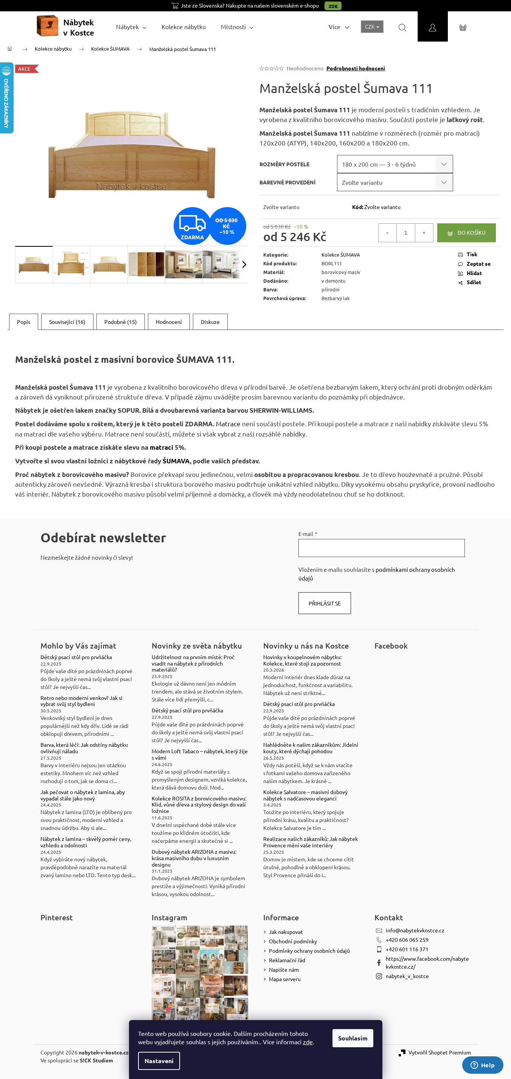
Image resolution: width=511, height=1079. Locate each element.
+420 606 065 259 (407, 939)
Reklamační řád (287, 960)
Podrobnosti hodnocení (355, 68)
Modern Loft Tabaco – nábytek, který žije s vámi (200, 754)
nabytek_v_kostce (407, 975)
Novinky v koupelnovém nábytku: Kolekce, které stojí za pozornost (302, 660)
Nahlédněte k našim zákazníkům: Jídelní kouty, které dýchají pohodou (310, 748)
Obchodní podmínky (293, 941)
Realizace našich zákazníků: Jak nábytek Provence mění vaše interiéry (310, 842)
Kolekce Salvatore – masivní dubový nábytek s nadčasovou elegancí (305, 795)
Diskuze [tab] (210, 321)
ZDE (333, 6)
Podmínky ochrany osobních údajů (309, 950)
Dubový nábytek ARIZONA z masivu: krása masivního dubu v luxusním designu (194, 857)
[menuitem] (131, 26)
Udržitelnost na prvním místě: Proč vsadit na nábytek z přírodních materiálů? (193, 663)
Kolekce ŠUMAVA (341, 254)
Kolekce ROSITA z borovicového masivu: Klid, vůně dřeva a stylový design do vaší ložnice (199, 804)
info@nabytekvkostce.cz (415, 930)
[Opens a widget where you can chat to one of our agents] (482, 1065)
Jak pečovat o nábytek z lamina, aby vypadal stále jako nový (82, 795)
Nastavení (159, 1061)
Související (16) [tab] (67, 321)
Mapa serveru (285, 978)
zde (308, 1041)
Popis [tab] (23, 321)
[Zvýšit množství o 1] (424, 233)
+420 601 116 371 (407, 949)
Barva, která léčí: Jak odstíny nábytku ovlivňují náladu (84, 748)
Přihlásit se (325, 603)
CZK (370, 26)
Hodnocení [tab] (169, 321)
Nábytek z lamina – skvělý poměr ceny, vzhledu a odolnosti (85, 842)
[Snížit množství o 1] (388, 233)
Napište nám (284, 969)
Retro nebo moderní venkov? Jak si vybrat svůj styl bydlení (81, 701)
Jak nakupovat (286, 931)
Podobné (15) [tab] (120, 321)
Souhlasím (353, 1038)
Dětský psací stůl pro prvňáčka (76, 657)
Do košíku (472, 232)
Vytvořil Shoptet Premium (439, 1052)
